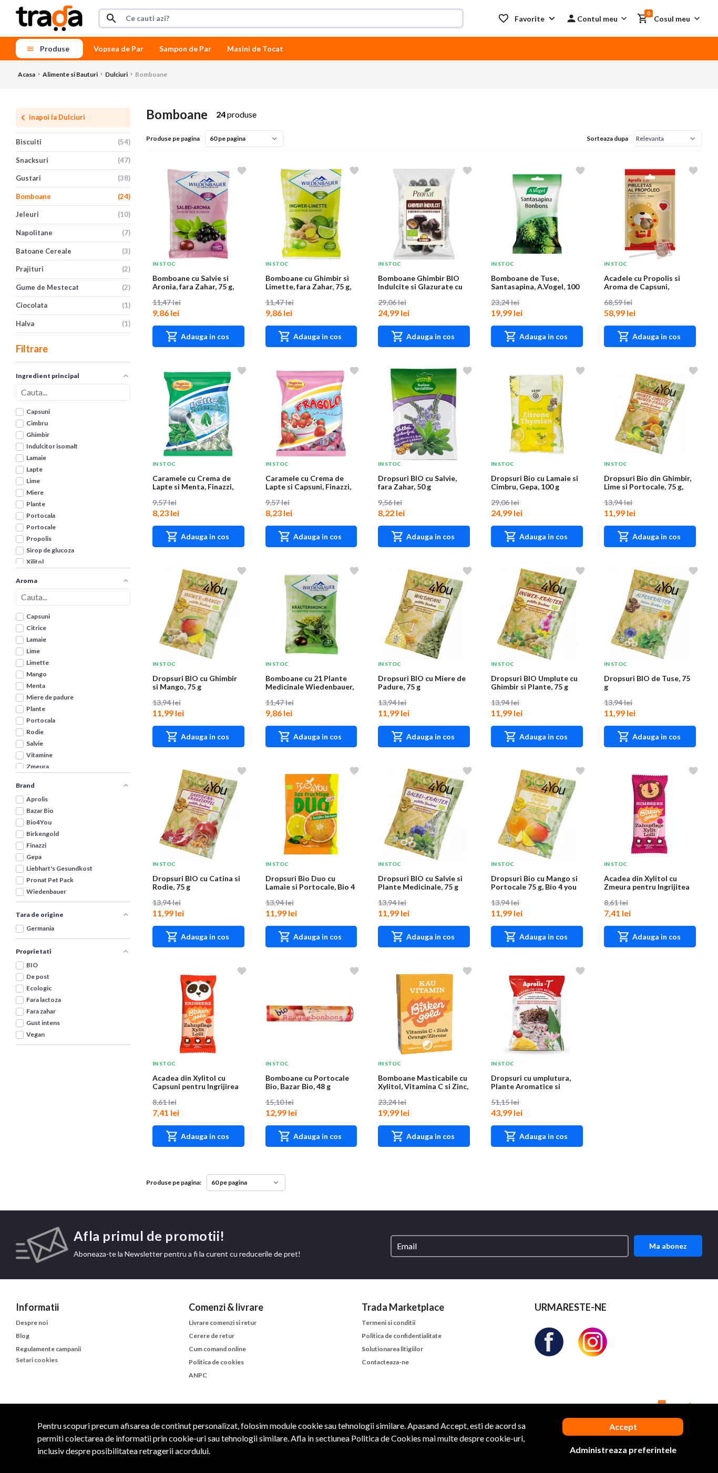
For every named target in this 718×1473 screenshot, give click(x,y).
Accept (623, 1427)
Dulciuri (116, 74)
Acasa (26, 74)
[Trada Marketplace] (49, 17)
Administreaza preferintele (623, 1450)
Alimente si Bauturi (70, 74)
